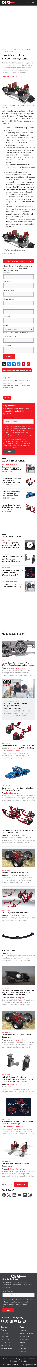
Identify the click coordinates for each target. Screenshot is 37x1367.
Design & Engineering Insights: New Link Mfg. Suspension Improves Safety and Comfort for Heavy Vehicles (11, 545)
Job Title (7, 316)
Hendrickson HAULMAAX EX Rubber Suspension (16, 1036)
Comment (7, 345)
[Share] (9, 364)
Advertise (5, 1359)
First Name (7, 273)
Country (6, 325)
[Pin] (23, 364)
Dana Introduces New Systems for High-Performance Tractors (11, 494)
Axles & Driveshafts (22, 50)
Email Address (9, 290)
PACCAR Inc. (10, 953)
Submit (9, 356)
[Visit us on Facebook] (4, 1195)
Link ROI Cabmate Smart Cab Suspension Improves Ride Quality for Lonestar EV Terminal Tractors (12, 559)
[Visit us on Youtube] (19, 1195)
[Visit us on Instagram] (30, 1195)
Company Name (9, 308)
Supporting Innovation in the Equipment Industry (12, 468)
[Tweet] (18, 364)
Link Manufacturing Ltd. (15, 76)
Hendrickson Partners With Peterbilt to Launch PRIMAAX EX (12, 507)
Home (4, 660)
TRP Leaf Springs (9, 950)
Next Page (21, 1184)
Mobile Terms (8, 448)
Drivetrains (7, 50)
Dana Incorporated (13, 793)
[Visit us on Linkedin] (14, 1195)
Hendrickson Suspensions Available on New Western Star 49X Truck (12, 572)
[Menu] (33, 2)
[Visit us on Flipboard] (25, 1195)
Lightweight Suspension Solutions (16, 912)
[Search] (28, 2)
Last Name (8, 281)
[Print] (4, 364)
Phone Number (9, 299)
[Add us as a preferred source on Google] (28, 364)
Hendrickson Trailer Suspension (18, 875)
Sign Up (9, 451)
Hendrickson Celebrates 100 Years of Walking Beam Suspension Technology (18, 664)
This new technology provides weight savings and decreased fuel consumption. (18, 919)
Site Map (24, 1361)
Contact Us (15, 1361)
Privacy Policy (22, 448)
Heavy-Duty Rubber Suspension (15, 872)
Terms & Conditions (28, 1359)
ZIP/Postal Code (9, 336)
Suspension (9, 52)
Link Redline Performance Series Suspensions (15, 1165)
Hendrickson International (16, 668)
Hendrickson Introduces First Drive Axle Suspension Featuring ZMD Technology (12, 480)
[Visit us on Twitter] (9, 1195)
